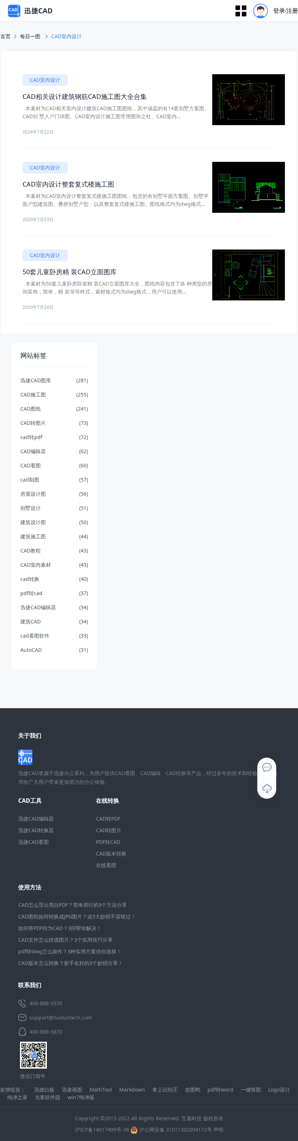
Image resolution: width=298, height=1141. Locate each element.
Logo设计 (279, 1089)
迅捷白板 (44, 1089)
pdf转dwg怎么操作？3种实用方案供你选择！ (69, 951)
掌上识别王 (165, 1089)
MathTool (100, 1089)
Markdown (132, 1089)
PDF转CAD (108, 841)
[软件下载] (267, 789)
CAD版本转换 (111, 853)
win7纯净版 (81, 1097)
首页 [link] (5, 36)
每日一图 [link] (31, 36)
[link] (66, 36)
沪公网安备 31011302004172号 (175, 1129)
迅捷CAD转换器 (36, 830)
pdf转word (220, 1089)
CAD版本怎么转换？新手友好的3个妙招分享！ (70, 963)
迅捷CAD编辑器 (36, 818)
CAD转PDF (108, 818)
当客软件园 (47, 1097)
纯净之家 (17, 1097)
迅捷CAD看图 (33, 841)
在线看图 (106, 865)
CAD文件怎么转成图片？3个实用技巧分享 (65, 939)
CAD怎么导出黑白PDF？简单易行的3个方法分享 (72, 904)
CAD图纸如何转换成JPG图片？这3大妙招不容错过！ (77, 916)
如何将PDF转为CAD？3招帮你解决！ (59, 928)
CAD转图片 (108, 830)
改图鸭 (192, 1089)
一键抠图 (251, 1089)
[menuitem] (273, 10)
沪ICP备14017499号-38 (102, 1129)
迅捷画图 (72, 1089)
